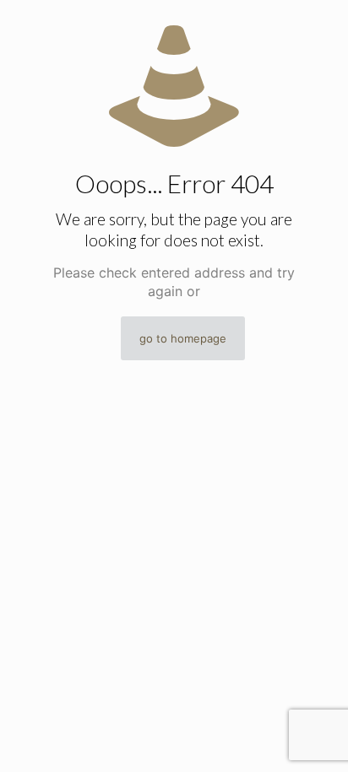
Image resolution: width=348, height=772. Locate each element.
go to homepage (182, 338)
